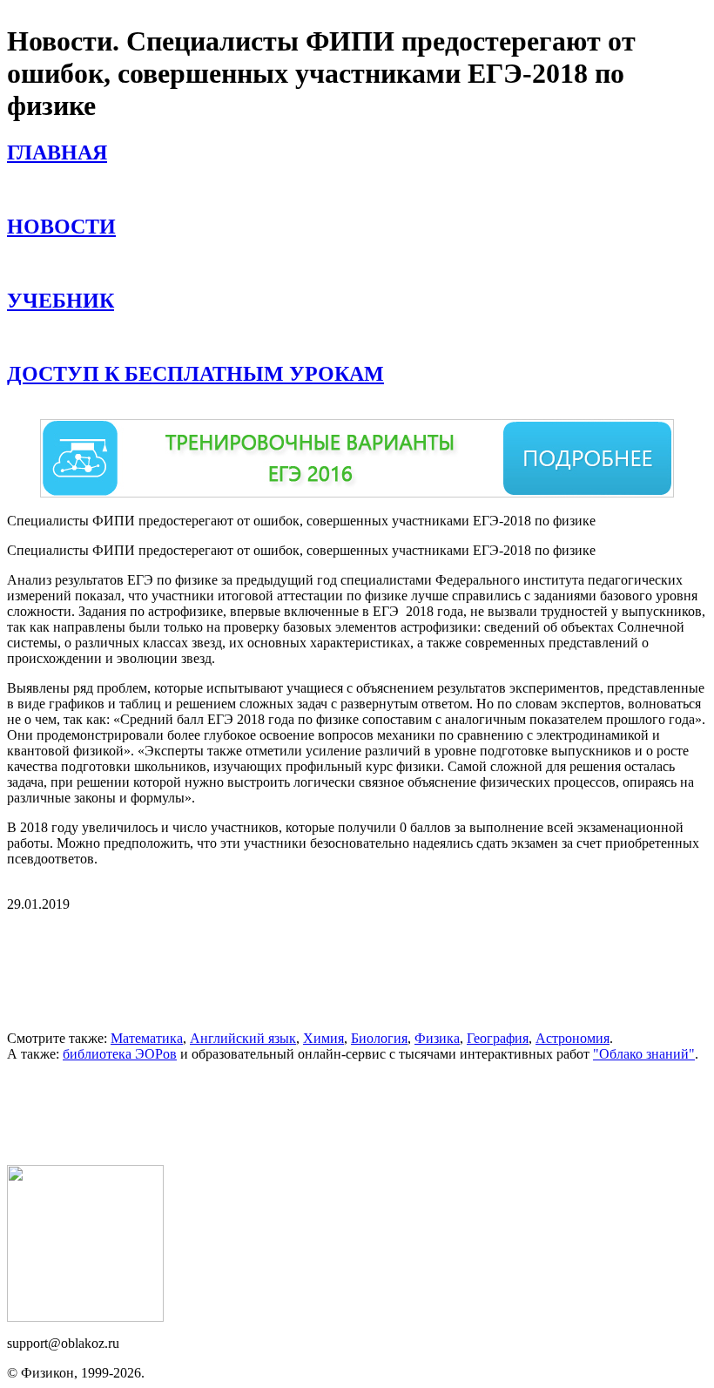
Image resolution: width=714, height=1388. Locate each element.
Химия (323, 1038)
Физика (437, 1038)
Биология (379, 1038)
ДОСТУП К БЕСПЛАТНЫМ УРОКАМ (195, 373)
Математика (147, 1038)
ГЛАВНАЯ (57, 152)
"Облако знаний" (644, 1053)
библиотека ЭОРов (120, 1053)
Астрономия (573, 1038)
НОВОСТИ (61, 226)
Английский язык (243, 1038)
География (498, 1038)
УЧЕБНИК (60, 300)
